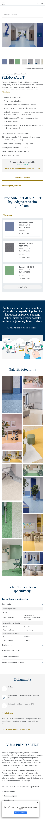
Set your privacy (20, 812)
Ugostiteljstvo (9, 792)
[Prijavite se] (36, 3)
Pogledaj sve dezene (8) (34, 68)
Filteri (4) (8, 215)
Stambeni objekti (10, 796)
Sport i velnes (9, 800)
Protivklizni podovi (10, 14)
